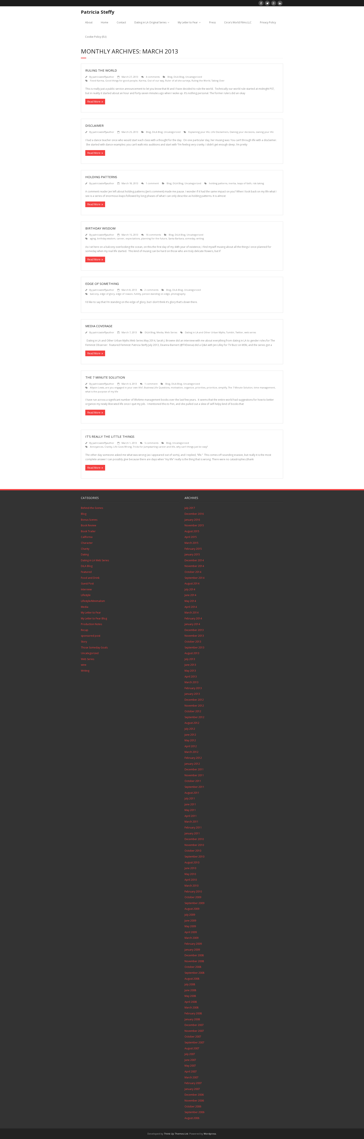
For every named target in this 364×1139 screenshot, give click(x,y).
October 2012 (193, 711)
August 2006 (192, 1118)
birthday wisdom (106, 238)
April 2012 (191, 746)
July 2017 (190, 508)
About (88, 22)
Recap (84, 630)
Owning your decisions (242, 131)
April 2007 (191, 1071)
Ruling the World (101, 70)
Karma (142, 80)
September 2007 (194, 1042)
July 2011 (190, 798)
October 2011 (193, 781)
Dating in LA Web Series (95, 560)
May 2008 (190, 996)
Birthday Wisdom (100, 228)
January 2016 (192, 519)
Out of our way (155, 80)
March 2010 (191, 885)
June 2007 (190, 1060)
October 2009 (193, 897)
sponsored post (90, 636)
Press (212, 22)
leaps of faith (244, 183)
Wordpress (210, 1133)
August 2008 (192, 978)
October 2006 (193, 1106)
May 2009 (190, 926)
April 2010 (191, 880)
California (86, 537)
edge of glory (107, 293)
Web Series (171, 332)
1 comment (152, 183)
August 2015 (192, 531)
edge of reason (124, 293)
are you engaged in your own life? (124, 387)
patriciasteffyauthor (103, 76)
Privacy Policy (268, 22)
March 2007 (191, 1077)
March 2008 (191, 1007)
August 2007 (192, 1048)
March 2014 (191, 612)
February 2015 (193, 549)
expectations (133, 238)
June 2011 (190, 804)
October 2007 (193, 1036)
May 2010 (190, 874)
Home (104, 22)
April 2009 (191, 932)
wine (83, 665)
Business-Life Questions (157, 387)
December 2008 (194, 955)
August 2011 (192, 793)
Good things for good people (121, 80)
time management (264, 387)
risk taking (258, 183)
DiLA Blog (179, 76)
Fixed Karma (97, 80)
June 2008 (190, 990)
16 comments (153, 234)
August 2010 (192, 862)
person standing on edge (156, 293)
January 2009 (192, 949)
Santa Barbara (176, 238)
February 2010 (193, 891)
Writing (85, 670)
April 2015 (191, 537)
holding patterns (218, 183)
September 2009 (194, 903)
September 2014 (194, 578)
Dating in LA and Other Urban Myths (205, 332)
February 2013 (193, 688)
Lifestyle (86, 595)
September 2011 (194, 787)
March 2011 (191, 821)
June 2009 (190, 920)
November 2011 (194, 775)
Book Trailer (88, 531)
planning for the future (154, 238)
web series (250, 332)
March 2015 (191, 543)
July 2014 (190, 589)
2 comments (151, 289)
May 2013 (190, 670)
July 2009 (190, 914)
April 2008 (191, 1002)
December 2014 (194, 560)
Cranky (108, 446)
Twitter (239, 332)
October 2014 (193, 572)
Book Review (88, 525)
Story (84, 641)
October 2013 (193, 641)
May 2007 (190, 1065)
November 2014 (194, 566)
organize (189, 387)
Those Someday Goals (94, 647)
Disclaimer (94, 125)
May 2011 (190, 810)
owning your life (265, 131)
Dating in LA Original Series (150, 22)
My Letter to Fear (188, 22)
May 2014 (190, 601)
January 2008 (192, 1019)
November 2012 (194, 705)
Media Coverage (98, 326)
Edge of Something (102, 283)
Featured (86, 572)
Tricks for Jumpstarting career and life (154, 446)
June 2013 (190, 665)
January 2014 (192, 624)
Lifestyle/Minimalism (93, 601)
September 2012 (194, 717)
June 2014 (190, 595)
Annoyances (96, 446)
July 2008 (190, 984)
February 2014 (193, 618)
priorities (200, 387)
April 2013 (191, 676)
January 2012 (192, 764)
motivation (177, 387)
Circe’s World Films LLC (238, 22)
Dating (85, 554)
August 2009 (192, 909)
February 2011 (193, 827)
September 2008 (194, 973)
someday (190, 238)
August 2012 (192, 723)
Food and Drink (90, 578)
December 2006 (194, 1094)
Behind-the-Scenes (92, 508)
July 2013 (190, 659)
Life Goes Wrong (122, 446)
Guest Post (87, 583)
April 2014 (191, 607)
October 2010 (193, 850)
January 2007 (192, 1089)
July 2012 (190, 729)
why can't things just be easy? (192, 446)
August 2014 (192, 583)
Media (160, 332)
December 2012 (194, 700)
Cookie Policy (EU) (95, 37)
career (120, 238)
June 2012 (190, 734)
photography (178, 293)
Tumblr (230, 332)
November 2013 (194, 636)
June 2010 (190, 868)
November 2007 (194, 1031)
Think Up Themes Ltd (176, 1133)
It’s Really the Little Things (109, 436)
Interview (86, 589)
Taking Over (218, 80)
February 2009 (193, 944)
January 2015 (192, 554)
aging (93, 238)
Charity (85, 549)
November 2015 (194, 525)
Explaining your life (199, 131)
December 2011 (194, 769)
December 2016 (194, 514)
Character (87, 543)
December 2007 (194, 1025)
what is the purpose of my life (101, 391)
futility (137, 293)
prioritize (212, 387)
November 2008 (194, 961)
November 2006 (194, 1100)
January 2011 (192, 833)
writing (200, 238)
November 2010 (194, 845)
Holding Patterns (101, 177)
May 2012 (190, 740)
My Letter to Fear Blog (94, 618)
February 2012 (193, 758)
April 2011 (191, 816)
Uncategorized (193, 76)
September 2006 (194, 1112)
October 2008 (193, 967)
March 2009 (191, 938)
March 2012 (191, 752)
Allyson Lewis (97, 387)
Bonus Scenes (89, 519)
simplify (222, 387)
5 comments (151, 442)
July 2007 (190, 1054)
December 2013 (194, 630)
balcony (94, 293)
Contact (121, 22)
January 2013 (192, 694)
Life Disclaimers (219, 131)
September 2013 (194, 647)
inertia (232, 183)
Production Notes (91, 624)
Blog (169, 76)
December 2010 (194, 839)
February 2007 (193, 1083)
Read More (93, 101)
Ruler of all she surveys (177, 80)
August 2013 (192, 653)
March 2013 (191, 682)
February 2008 (193, 1013)
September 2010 (194, 856)
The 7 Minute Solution (105, 377)
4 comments (153, 76)
